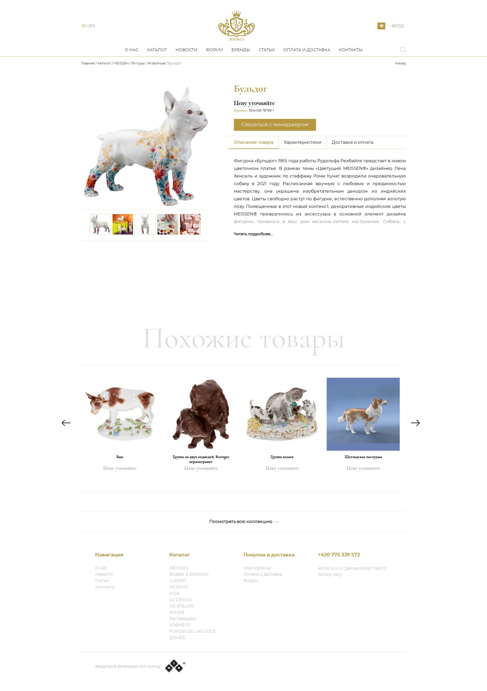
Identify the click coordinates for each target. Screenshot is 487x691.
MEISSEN (121, 63)
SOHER (176, 612)
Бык (119, 457)
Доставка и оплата (352, 142)
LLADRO (177, 581)
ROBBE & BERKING (188, 574)
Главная (88, 63)
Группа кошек (282, 457)
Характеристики (302, 142)
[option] (120, 428)
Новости (186, 50)
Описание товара (253, 142)
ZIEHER (177, 638)
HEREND (178, 587)
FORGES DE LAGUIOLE (192, 631)
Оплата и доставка (306, 50)
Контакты (350, 50)
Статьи (267, 50)
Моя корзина (257, 568)
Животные (156, 63)
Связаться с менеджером (177, 248)
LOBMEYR (179, 625)
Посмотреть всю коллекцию (240, 521)
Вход (398, 26)
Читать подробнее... (253, 234)
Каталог (157, 50)
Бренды (240, 50)
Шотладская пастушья (363, 457)
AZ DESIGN (180, 600)
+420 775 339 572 (339, 555)
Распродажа (182, 619)
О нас (131, 50)
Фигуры (138, 63)
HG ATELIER (181, 606)
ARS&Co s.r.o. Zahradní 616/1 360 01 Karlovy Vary (352, 572)
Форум (214, 50)
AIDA (174, 593)
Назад (400, 63)
